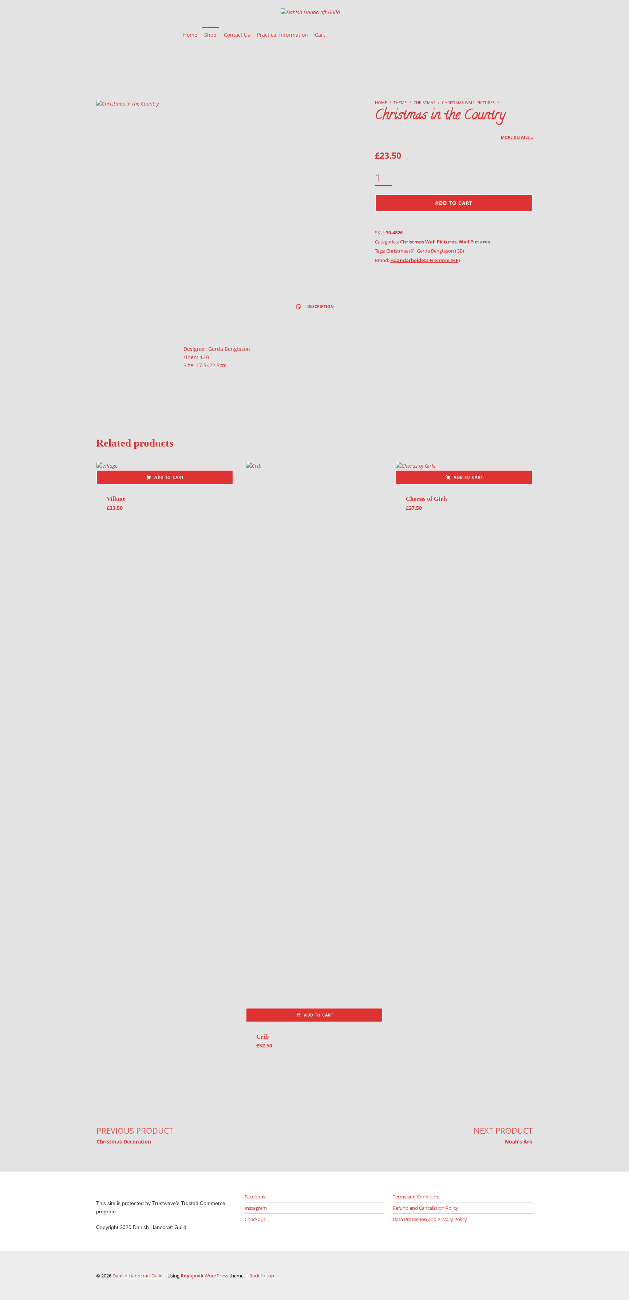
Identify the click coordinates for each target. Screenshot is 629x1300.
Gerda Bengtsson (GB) (440, 250)
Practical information (282, 34)
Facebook (255, 1196)
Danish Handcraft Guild (137, 1275)
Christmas (424, 102)
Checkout (255, 1219)
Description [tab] (320, 306)
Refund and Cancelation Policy (425, 1208)
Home (190, 34)
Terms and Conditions (416, 1196)
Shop (210, 34)
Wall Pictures (474, 241)
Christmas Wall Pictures (468, 102)
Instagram (256, 1208)
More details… (517, 137)
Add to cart (453, 202)
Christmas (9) (400, 250)
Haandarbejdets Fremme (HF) (425, 260)
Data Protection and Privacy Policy (430, 1219)
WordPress (216, 1275)
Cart (320, 34)
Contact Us (237, 34)
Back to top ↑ (264, 1275)
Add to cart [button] (169, 477)
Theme (400, 102)
